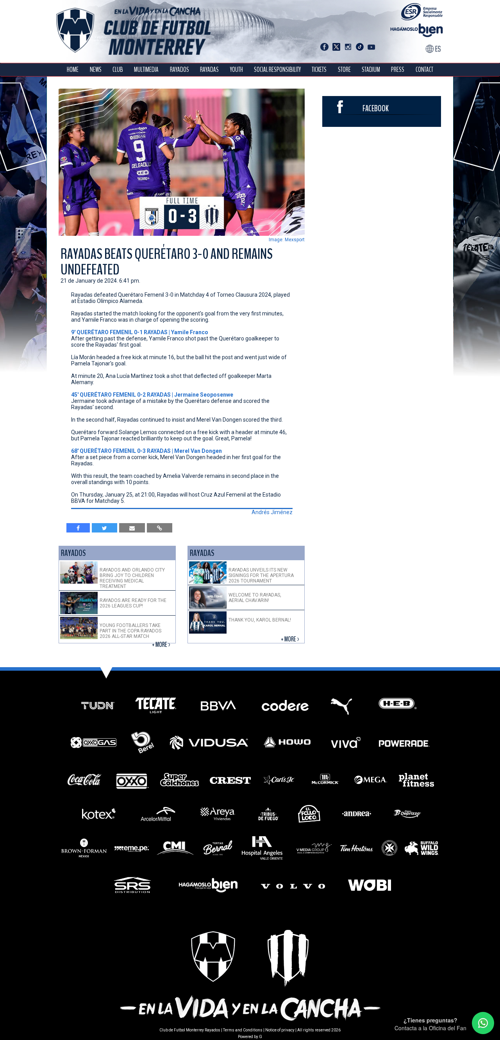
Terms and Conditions (242, 1030)
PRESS (397, 69)
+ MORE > (161, 644)
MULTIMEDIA (146, 69)
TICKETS (319, 69)
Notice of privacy (280, 1030)
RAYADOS (179, 69)
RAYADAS (209, 69)
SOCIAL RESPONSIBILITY (277, 69)
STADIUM (371, 69)
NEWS (96, 69)
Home (73, 69)
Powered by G (250, 1037)
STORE (344, 69)
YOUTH (236, 69)
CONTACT (424, 69)
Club (117, 69)
